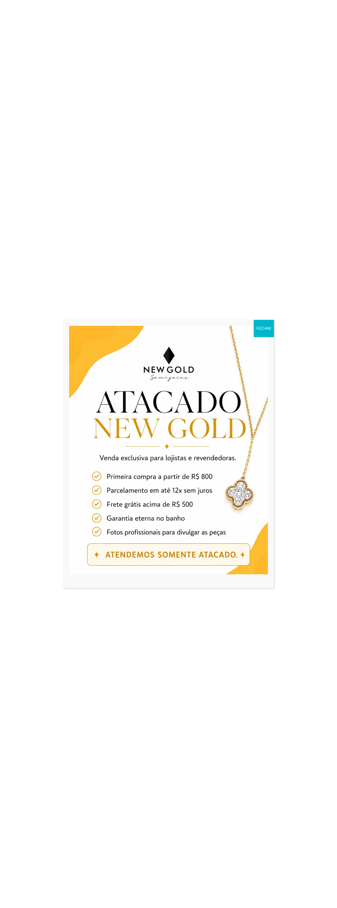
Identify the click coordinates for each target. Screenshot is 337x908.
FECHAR (263, 328)
